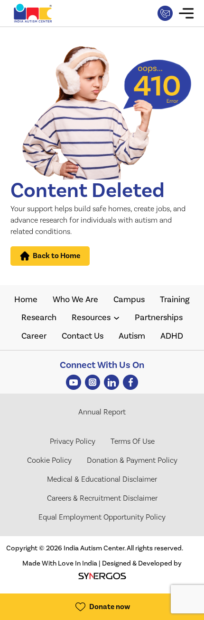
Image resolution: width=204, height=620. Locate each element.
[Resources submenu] (116, 317)
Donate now (109, 606)
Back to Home (56, 256)
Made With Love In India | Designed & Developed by (102, 563)
